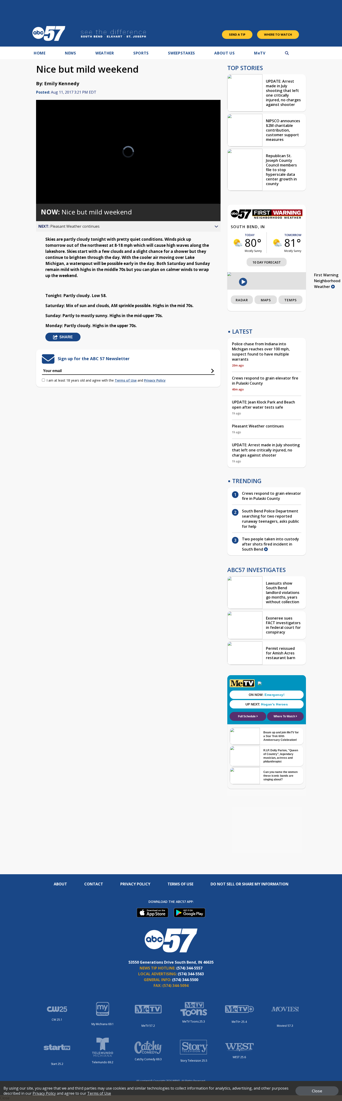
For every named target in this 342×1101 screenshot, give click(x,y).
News (70, 53)
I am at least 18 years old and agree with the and (106, 380)
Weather (104, 53)
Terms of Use (126, 380)
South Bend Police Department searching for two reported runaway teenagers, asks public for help (270, 518)
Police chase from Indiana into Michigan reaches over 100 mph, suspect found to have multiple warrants (261, 351)
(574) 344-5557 (189, 968)
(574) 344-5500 (185, 979)
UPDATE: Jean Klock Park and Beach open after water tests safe (263, 405)
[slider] (52, 184)
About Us (224, 53)
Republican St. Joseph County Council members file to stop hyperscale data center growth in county (281, 169)
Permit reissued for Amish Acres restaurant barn (280, 653)
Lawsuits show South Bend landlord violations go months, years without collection (282, 592)
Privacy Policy (155, 380)
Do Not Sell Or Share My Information (249, 884)
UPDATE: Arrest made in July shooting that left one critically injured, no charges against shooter (283, 93)
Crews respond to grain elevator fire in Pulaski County (265, 381)
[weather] (237, 242)
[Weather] (266, 217)
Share (66, 337)
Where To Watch (278, 34)
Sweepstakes (181, 53)
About (60, 884)
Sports (141, 53)
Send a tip (237, 34)
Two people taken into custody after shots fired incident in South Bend (270, 544)
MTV (259, 53)
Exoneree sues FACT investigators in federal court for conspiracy (283, 625)
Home (40, 53)
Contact (93, 884)
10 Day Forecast (266, 262)
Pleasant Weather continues (258, 426)
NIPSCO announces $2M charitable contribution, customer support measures (283, 130)
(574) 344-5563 (191, 973)
